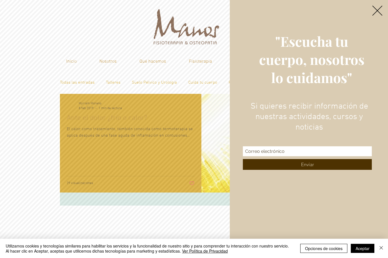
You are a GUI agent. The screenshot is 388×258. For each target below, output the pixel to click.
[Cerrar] (381, 248)
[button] (377, 11)
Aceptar (363, 248)
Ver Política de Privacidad (205, 251)
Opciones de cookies (324, 248)
